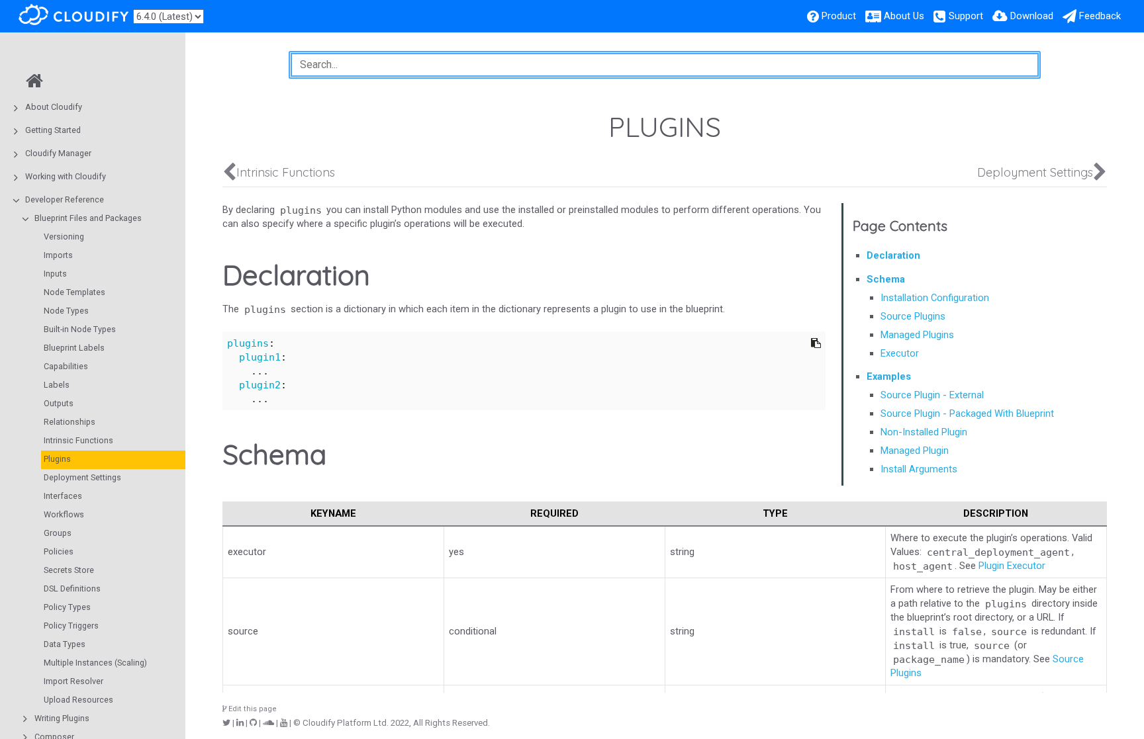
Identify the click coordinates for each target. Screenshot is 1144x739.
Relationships (69, 422)
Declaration (893, 255)
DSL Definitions (72, 588)
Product (839, 16)
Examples (889, 376)
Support (966, 16)
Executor (900, 353)
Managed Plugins (917, 335)
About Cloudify (53, 107)
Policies (58, 551)
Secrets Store (69, 570)
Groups (58, 533)
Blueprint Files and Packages (88, 218)
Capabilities (66, 366)
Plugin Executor (1011, 566)
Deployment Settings (82, 477)
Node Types (66, 311)
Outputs (58, 403)
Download (1031, 16)
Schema (886, 279)
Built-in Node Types (80, 329)
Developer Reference (64, 199)
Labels (57, 385)
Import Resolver (73, 681)
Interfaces (63, 496)
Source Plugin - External (932, 395)
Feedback (1100, 16)
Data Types (64, 644)
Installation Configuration (935, 298)
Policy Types (67, 607)
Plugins (57, 459)
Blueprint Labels (74, 348)
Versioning (64, 236)
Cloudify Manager (58, 153)
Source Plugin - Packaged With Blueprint (967, 413)
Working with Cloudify (65, 176)
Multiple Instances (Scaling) (95, 663)
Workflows (64, 514)
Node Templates (74, 292)
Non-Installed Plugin (924, 432)
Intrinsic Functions (78, 440)
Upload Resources (78, 700)
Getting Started (53, 130)
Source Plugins (913, 316)
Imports (58, 255)
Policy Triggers (71, 625)
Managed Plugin (915, 450)
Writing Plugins (61, 718)
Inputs (55, 274)
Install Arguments (919, 469)
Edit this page (251, 709)
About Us (904, 16)
